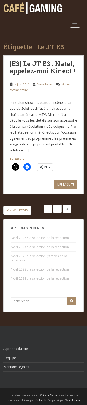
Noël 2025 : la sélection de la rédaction (40, 238)
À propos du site (15, 348)
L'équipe (9, 358)
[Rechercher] (71, 301)
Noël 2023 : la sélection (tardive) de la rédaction (39, 258)
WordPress (72, 400)
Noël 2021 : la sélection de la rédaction (40, 278)
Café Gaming (51, 395)
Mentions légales (16, 367)
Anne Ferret (44, 84)
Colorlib (40, 400)
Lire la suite (65, 185)
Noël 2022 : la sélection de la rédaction (40, 269)
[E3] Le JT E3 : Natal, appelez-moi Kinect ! (42, 67)
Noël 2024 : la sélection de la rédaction (40, 247)
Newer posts (18, 210)
